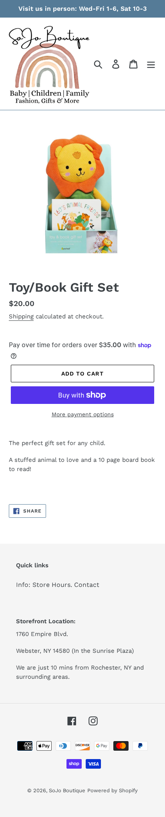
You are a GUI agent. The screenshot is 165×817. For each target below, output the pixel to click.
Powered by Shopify (112, 790)
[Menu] (151, 64)
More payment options (83, 414)
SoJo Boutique (67, 790)
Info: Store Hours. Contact (57, 584)
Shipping (21, 316)
